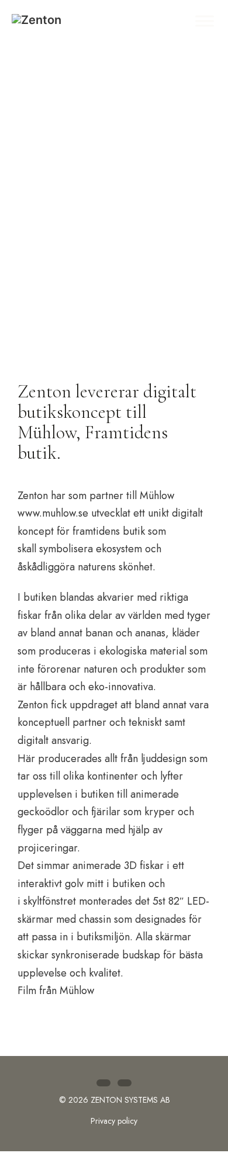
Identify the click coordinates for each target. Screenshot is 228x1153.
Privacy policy (114, 1121)
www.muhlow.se (53, 513)
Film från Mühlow (56, 990)
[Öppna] (204, 20)
